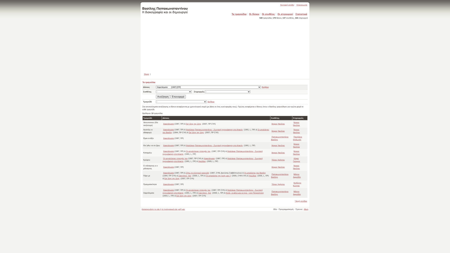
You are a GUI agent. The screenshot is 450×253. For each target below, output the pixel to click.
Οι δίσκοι (254, 14)
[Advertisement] (225, 44)
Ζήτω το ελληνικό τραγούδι (197, 173)
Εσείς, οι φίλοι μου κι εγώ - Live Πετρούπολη (245, 193)
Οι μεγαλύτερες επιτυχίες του (198, 151)
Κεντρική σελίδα (287, 5)
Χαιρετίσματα (168, 124)
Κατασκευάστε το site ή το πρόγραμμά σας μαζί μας (163, 209)
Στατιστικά (301, 14)
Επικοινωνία (302, 5)
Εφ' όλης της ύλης (193, 124)
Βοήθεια (265, 87)
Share (146, 74)
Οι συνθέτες (268, 14)
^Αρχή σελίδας (301, 201)
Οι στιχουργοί (285, 14)
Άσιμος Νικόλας (278, 124)
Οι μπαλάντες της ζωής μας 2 (218, 176)
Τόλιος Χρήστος (278, 160)
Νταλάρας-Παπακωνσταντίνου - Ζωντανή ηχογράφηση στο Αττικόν (214, 130)
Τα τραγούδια (239, 14)
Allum (306, 209)
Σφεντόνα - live (184, 176)
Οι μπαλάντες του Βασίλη (255, 173)
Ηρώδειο (202, 161)
